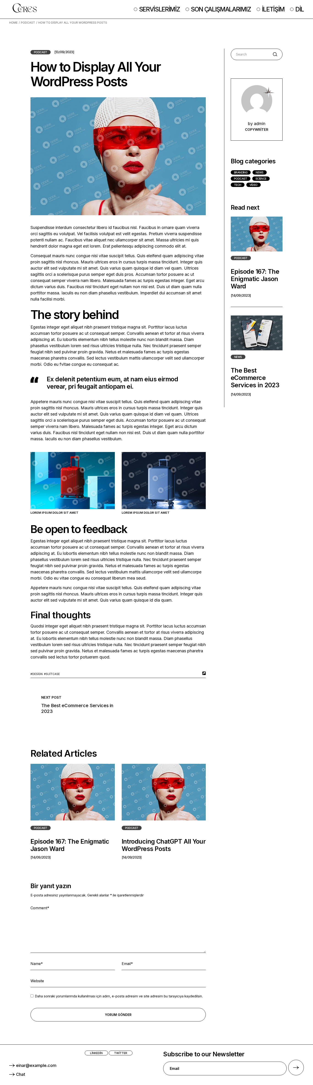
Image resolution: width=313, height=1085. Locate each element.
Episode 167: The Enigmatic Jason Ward (69, 845)
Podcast (28, 22)
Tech (237, 185)
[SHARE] (203, 673)
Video (254, 185)
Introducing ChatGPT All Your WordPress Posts (164, 845)
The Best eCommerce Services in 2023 (255, 378)
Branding (240, 172)
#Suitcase (52, 674)
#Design (36, 674)
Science (260, 178)
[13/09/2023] (64, 52)
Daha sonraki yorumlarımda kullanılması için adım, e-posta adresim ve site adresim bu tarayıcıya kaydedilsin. (119, 996)
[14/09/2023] (40, 857)
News (260, 172)
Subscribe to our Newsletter (203, 1054)
